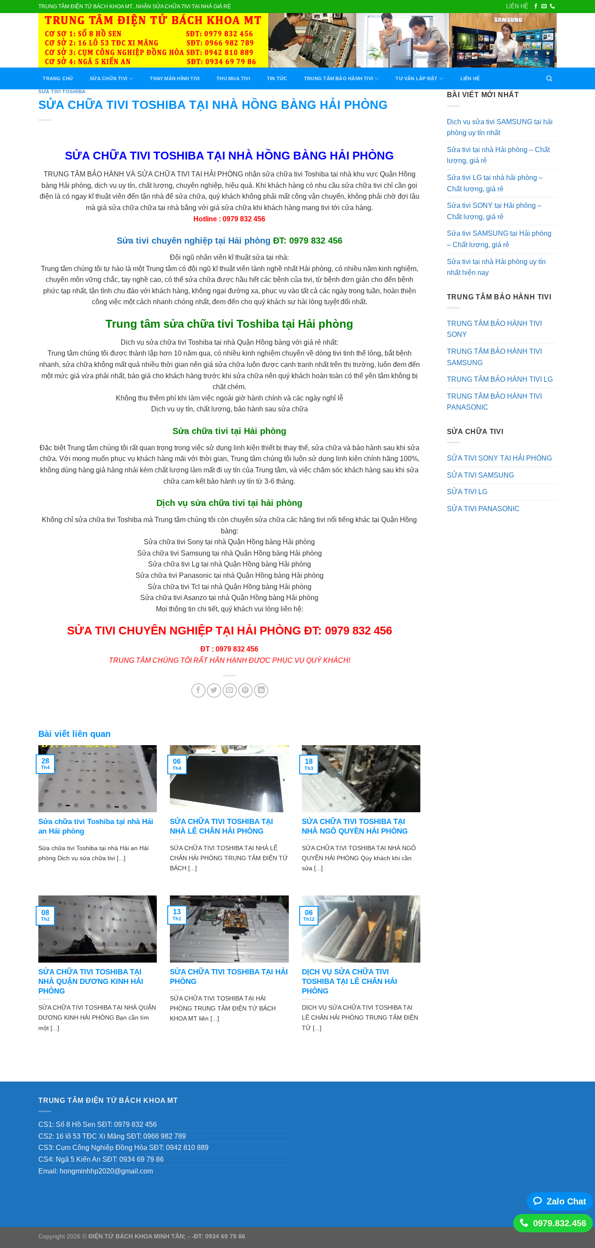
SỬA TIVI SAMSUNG (480, 475)
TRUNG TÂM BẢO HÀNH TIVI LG (500, 379)
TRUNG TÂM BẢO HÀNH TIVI (338, 78)
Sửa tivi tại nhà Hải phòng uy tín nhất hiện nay (496, 267)
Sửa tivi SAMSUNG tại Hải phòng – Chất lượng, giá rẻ (499, 239)
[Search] (549, 78)
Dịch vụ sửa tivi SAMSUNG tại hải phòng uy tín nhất (500, 127)
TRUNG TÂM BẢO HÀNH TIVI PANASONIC (494, 402)
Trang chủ (58, 78)
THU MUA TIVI (233, 78)
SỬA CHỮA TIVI (108, 78)
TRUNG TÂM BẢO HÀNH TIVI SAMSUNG (494, 357)
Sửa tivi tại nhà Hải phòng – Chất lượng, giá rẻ (498, 155)
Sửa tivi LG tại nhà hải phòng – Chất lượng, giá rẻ (495, 183)
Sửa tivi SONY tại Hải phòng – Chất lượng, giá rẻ (494, 211)
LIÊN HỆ (517, 6)
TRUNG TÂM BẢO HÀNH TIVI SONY (494, 329)
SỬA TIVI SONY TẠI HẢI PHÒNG (499, 458)
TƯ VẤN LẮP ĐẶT (416, 78)
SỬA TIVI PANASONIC (483, 508)
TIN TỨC (277, 78)
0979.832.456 (559, 1223)
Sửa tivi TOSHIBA (62, 91)
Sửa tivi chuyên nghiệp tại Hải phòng (193, 240)
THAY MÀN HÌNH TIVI (174, 78)
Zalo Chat (566, 1201)
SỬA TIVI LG (467, 491)
